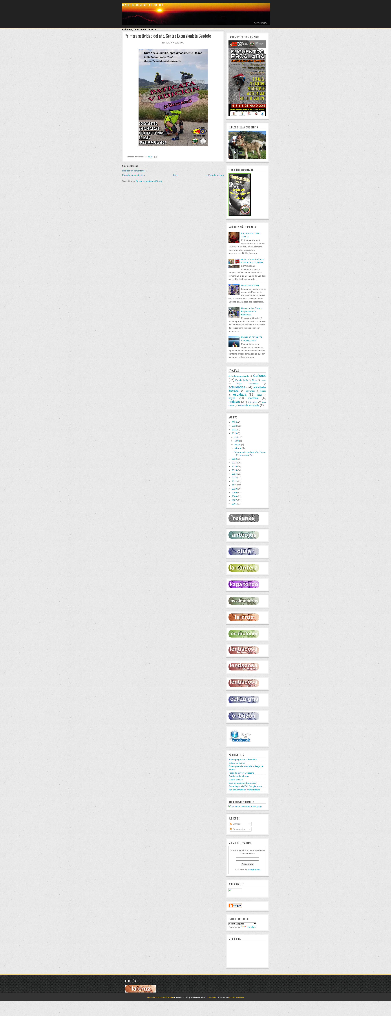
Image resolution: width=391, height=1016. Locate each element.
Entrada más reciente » (133, 175)
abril (236, 441)
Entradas (236, 824)
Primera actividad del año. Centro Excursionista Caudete (168, 36)
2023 (234, 422)
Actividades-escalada (238, 376)
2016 (234, 466)
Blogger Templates (236, 997)
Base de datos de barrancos (242, 783)
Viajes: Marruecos (247, 384)
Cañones (259, 376)
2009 (234, 492)
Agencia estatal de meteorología (244, 789)
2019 (234, 433)
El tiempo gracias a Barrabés (243, 759)
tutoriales (252, 402)
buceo (263, 391)
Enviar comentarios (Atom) (149, 181)
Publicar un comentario (133, 170)
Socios (263, 380)
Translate (251, 927)
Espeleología (241, 380)
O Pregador (211, 997)
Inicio (175, 175)
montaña (253, 398)
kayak (231, 398)
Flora (254, 380)
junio (236, 437)
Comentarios (238, 829)
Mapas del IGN (236, 779)
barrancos (250, 391)
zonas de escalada (248, 405)
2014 (234, 474)
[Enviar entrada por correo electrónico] (155, 157)
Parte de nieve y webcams (241, 773)
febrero (237, 448)
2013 (234, 477)
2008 (234, 496)
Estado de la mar (237, 763)
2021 (234, 429)
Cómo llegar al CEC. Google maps (245, 786)
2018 (234, 459)
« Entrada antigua (215, 175)
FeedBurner (254, 869)
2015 (234, 470)
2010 (234, 489)
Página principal (260, 23)
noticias (234, 402)
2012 (234, 481)
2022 (234, 426)
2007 (234, 500)
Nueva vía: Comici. (250, 285)
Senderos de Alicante (239, 776)
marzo (237, 444)
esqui (259, 395)
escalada (239, 394)
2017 (234, 462)
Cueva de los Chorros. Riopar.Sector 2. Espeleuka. (252, 311)
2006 (234, 504)
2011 (234, 485)
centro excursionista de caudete (143, 5)
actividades (236, 387)
